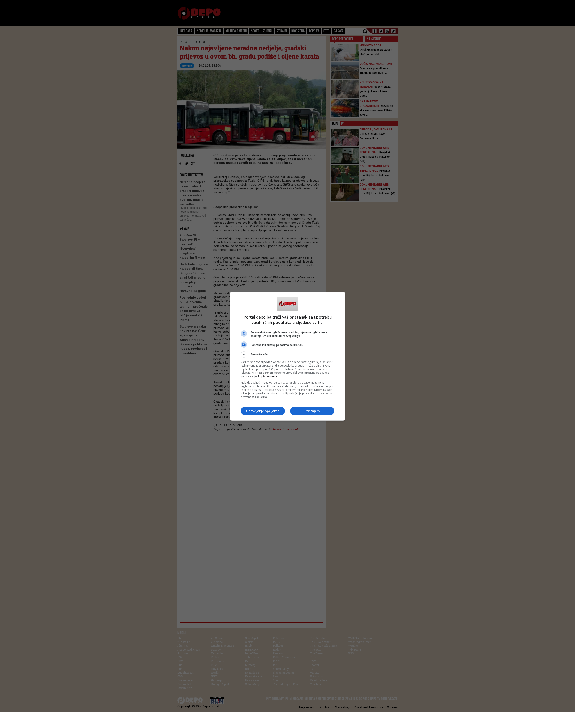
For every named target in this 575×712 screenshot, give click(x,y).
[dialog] (287, 356)
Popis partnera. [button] (268, 376)
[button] (287, 354)
